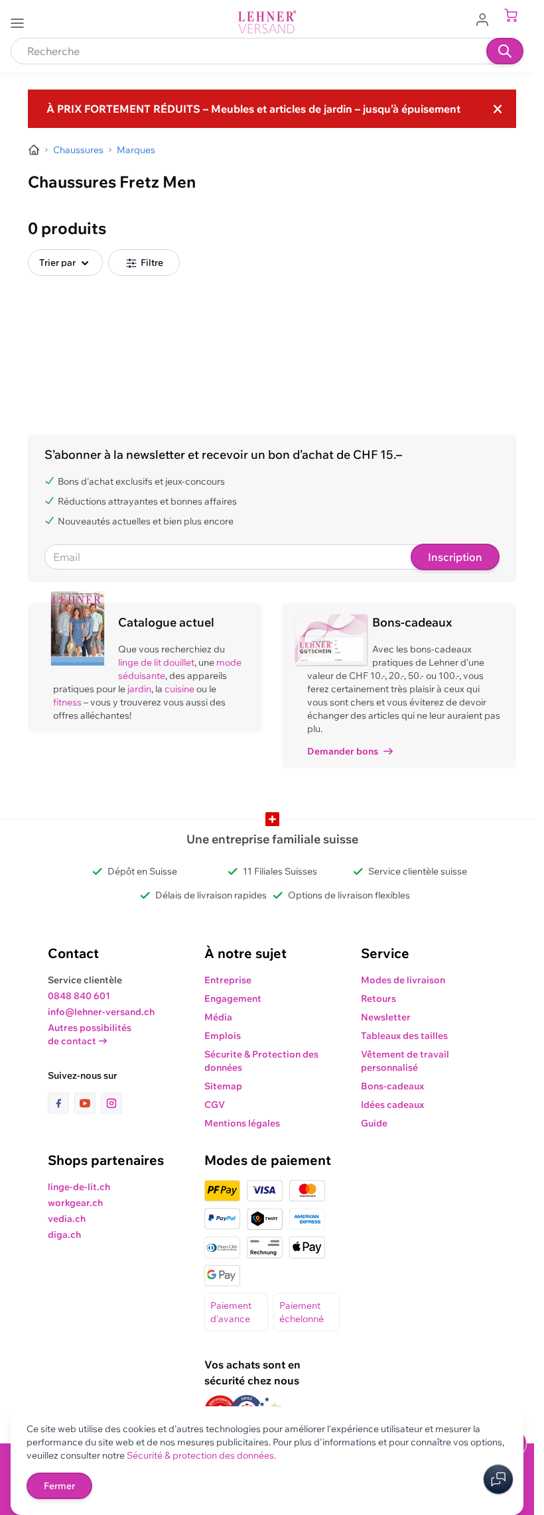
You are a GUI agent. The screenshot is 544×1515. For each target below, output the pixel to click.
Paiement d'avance (230, 1312)
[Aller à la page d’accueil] (34, 150)
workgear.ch (75, 1203)
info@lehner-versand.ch (101, 1012)
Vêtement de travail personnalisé (405, 1060)
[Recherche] (504, 51)
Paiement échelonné (301, 1312)
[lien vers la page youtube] (87, 1103)
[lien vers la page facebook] (61, 1103)
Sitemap (223, 1086)
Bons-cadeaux (392, 1086)
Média (218, 1017)
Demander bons (342, 751)
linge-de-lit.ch (79, 1187)
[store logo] (267, 22)
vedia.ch (67, 1219)
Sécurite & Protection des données (261, 1060)
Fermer (59, 1486)
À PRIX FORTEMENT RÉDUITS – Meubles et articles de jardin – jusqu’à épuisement (253, 108)
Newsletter (386, 1017)
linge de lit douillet (156, 662)
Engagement (232, 998)
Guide (374, 1123)
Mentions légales (242, 1123)
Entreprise (227, 980)
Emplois (222, 1036)
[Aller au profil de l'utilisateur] (486, 18)
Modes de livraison (403, 980)
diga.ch (64, 1235)
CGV (214, 1105)
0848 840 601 (79, 996)
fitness (67, 702)
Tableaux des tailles (404, 1036)
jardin (139, 689)
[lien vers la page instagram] (111, 1103)
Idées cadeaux (392, 1105)
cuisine (179, 689)
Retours (378, 998)
